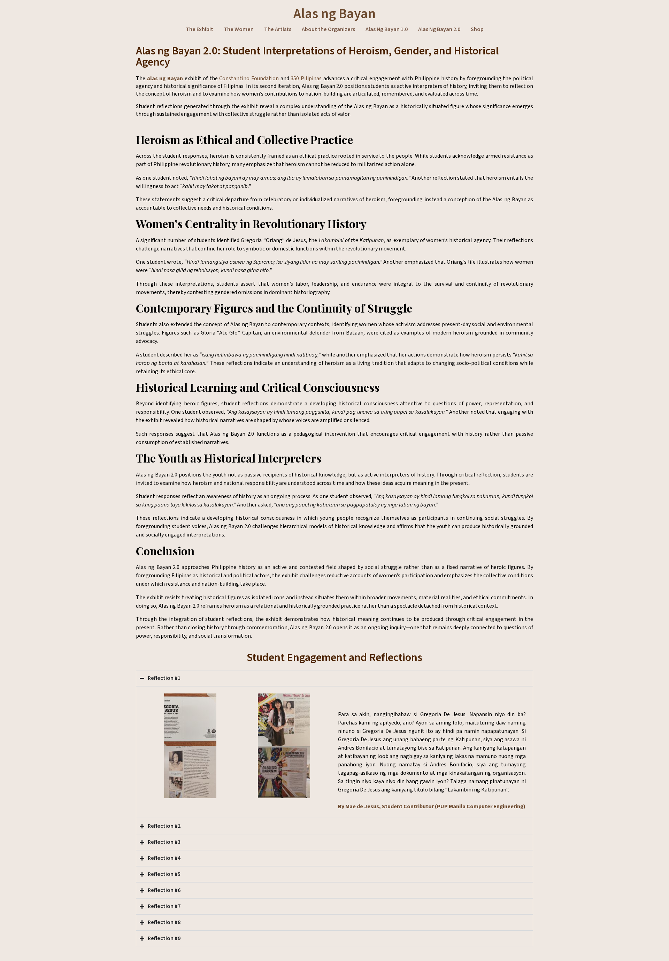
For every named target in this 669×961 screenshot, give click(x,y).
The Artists (277, 29)
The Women (239, 29)
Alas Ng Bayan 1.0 (387, 29)
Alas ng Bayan (334, 14)
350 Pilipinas (306, 78)
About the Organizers (328, 29)
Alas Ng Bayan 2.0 (439, 29)
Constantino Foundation (249, 78)
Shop (477, 29)
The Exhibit (199, 29)
